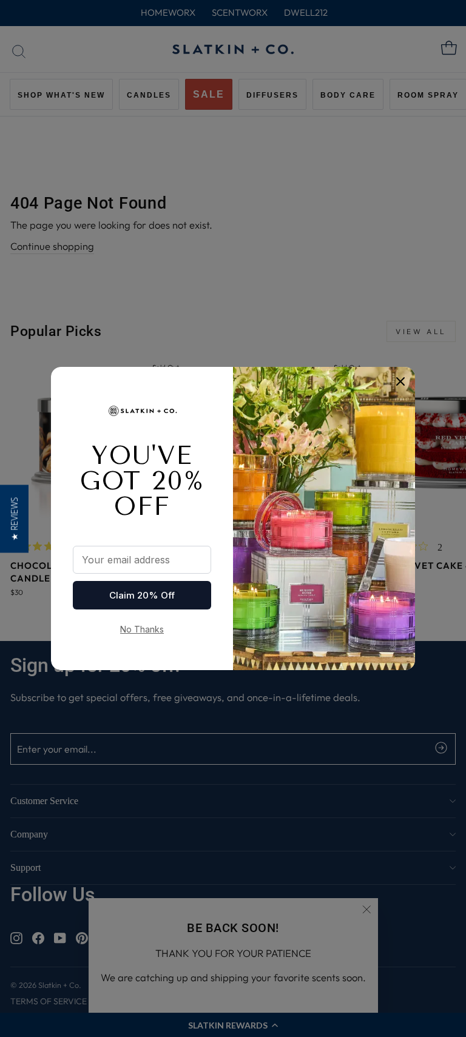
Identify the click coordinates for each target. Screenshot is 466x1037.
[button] (14, 518)
